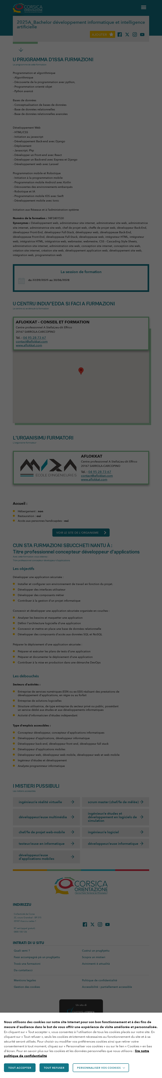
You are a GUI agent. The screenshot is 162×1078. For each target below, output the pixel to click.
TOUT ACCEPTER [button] (19, 1068)
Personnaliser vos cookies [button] (99, 1068)
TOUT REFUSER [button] (54, 1068)
